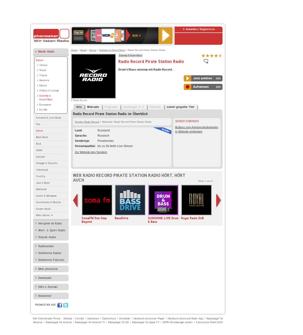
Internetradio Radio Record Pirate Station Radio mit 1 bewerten (203, 55)
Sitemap (67, 318)
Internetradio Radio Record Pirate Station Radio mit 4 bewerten (216, 55)
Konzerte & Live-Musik (48, 117)
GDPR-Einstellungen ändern (178, 322)
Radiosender (46, 246)
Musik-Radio (46, 51)
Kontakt (79, 318)
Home (74, 50)
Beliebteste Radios (49, 253)
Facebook (59, 305)
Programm (111, 107)
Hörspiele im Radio (50, 223)
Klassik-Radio (47, 237)
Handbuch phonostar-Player (149, 318)
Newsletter (45, 296)
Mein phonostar (48, 269)
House (42, 70)
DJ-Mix (43, 109)
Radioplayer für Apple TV (145, 322)
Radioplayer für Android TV (90, 322)
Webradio (93, 107)
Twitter (65, 305)
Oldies (39, 150)
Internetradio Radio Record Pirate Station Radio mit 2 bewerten (207, 55)
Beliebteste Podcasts (51, 260)
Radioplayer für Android (59, 322)
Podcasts (155, 107)
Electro (43, 85)
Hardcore (44, 80)
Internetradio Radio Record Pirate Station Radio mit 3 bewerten (212, 55)
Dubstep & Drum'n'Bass (46, 97)
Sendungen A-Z (133, 107)
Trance (43, 75)
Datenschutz (109, 318)
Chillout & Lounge (49, 90)
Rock (38, 143)
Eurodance (45, 104)
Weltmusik (41, 189)
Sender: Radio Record (87, 122)
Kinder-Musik (43, 208)
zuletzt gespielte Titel (180, 107)
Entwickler (124, 318)
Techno (43, 65)
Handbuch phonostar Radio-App (185, 318)
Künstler (40, 156)
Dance (39, 60)
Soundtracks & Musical (48, 202)
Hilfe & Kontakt (48, 287)
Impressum (93, 318)
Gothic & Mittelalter (46, 195)
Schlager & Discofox (47, 163)
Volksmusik (42, 169)
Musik (83, 50)
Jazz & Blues (43, 182)
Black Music (42, 137)
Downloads (45, 278)
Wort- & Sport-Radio (51, 230)
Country (40, 176)
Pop (38, 124)
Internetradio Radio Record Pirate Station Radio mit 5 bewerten (220, 55)
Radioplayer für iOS (118, 322)
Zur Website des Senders (91, 152)
